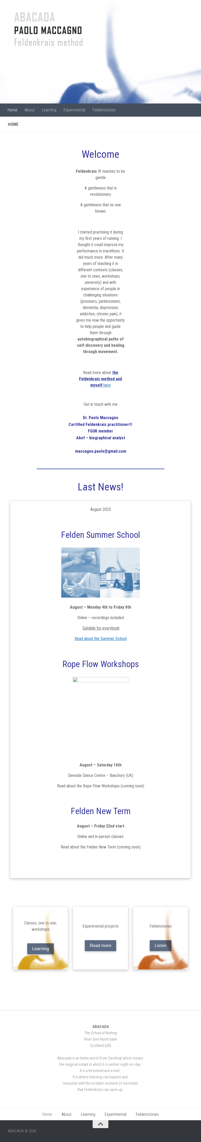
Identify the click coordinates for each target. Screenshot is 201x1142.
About (30, 109)
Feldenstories (104, 109)
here (100, 379)
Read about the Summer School (101, 638)
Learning (49, 109)
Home (12, 109)
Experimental (74, 109)
